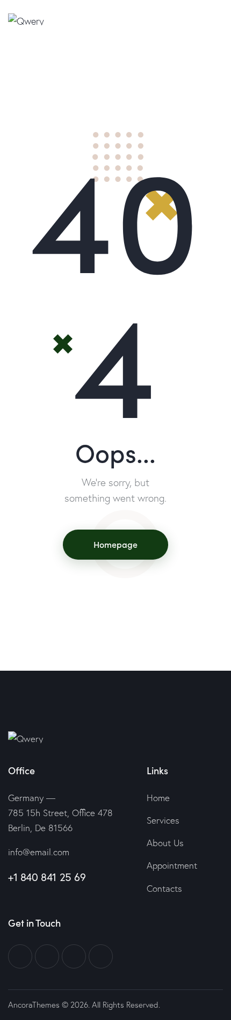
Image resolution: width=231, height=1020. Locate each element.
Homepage (115, 544)
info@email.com (38, 851)
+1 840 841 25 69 (47, 877)
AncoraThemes (34, 1005)
